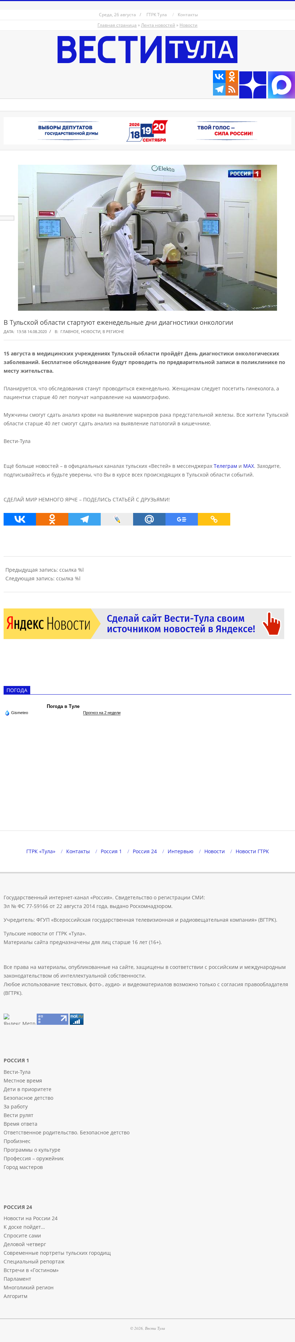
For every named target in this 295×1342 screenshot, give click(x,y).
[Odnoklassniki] (232, 76)
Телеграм (225, 465)
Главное (69, 331)
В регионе (113, 331)
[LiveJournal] (117, 519)
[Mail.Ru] (149, 519)
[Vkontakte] (219, 76)
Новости (189, 25)
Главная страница (117, 25)
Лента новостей (158, 25)
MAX (248, 465)
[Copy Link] (214, 519)
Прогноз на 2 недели (102, 712)
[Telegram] (219, 89)
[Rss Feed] (232, 89)
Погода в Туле (63, 706)
